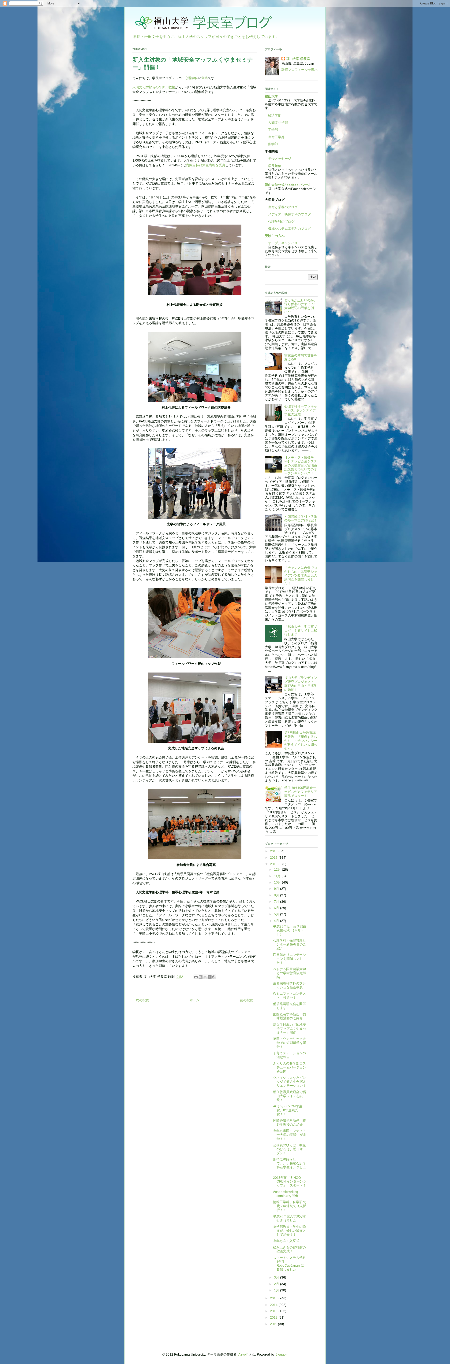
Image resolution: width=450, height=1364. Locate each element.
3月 (277, 1277)
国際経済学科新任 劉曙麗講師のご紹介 (289, 1016)
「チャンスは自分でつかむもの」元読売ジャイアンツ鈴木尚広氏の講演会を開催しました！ (300, 575)
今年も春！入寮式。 (288, 1241)
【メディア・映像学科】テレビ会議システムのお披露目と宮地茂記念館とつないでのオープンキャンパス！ (300, 465)
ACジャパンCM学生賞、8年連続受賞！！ (287, 1110)
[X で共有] (204, 977)
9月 (277, 889)
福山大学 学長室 (298, 59)
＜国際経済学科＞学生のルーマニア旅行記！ (300, 518)
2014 (274, 1305)
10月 (278, 882)
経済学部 (274, 115)
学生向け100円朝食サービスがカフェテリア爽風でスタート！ (300, 792)
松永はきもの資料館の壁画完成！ (289, 1249)
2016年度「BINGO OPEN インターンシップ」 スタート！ (289, 1181)
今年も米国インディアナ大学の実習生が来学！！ (289, 1135)
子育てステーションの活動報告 (289, 1055)
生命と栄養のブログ (281, 207)
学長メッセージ (278, 158)
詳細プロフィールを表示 (299, 69)
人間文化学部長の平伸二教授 (153, 87)
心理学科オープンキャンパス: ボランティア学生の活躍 (300, 410)
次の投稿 (142, 1000)
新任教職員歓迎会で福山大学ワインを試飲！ (289, 1096)
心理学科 (191, 78)
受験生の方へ (275, 236)
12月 (278, 869)
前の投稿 (246, 1000)
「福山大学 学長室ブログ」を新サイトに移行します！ (300, 630)
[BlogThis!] (200, 977)
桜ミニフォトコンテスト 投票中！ (289, 995)
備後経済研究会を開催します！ (289, 1006)
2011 (274, 1324)
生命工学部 (276, 137)
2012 (274, 1317)
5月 (277, 914)
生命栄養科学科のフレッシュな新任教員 (289, 985)
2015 (274, 1298)
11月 (277, 876)
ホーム (194, 1000)
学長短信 (273, 166)
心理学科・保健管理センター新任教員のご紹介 (289, 944)
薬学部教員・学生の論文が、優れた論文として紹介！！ (289, 1230)
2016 (274, 864)
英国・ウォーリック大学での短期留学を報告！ (289, 1043)
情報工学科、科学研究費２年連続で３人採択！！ (289, 1206)
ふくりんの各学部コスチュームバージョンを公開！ (289, 1067)
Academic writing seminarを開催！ (287, 1194)
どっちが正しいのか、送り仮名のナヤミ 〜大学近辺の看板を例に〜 (300, 306)
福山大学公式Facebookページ (287, 185)
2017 (274, 857)
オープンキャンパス (281, 243)
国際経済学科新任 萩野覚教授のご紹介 (289, 1122)
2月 (277, 1284)
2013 (274, 1311)
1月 (277, 1290)
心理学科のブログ (279, 221)
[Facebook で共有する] (209, 977)
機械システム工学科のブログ (288, 228)
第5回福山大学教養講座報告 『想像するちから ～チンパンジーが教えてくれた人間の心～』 (300, 740)
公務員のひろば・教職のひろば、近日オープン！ (289, 1149)
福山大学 (271, 96)
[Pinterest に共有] (213, 977)
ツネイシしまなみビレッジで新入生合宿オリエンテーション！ (289, 1081)
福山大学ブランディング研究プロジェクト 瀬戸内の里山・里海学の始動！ (300, 683)
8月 (277, 895)
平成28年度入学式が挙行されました (289, 1218)
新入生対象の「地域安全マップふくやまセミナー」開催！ (289, 1029)
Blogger (281, 1354)
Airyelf (243, 1354)
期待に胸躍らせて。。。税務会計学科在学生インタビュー (289, 1165)
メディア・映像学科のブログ (288, 214)
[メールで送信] (196, 977)
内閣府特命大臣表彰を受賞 (205, 165)
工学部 (273, 130)
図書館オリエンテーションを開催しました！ (289, 959)
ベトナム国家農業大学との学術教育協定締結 (289, 973)
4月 (277, 921)
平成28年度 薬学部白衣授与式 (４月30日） (289, 930)
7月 (277, 901)
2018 (274, 851)
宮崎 (204, 78)
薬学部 (273, 144)
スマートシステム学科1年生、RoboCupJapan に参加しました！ (289, 1263)
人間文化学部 (278, 122)
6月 (277, 908)
